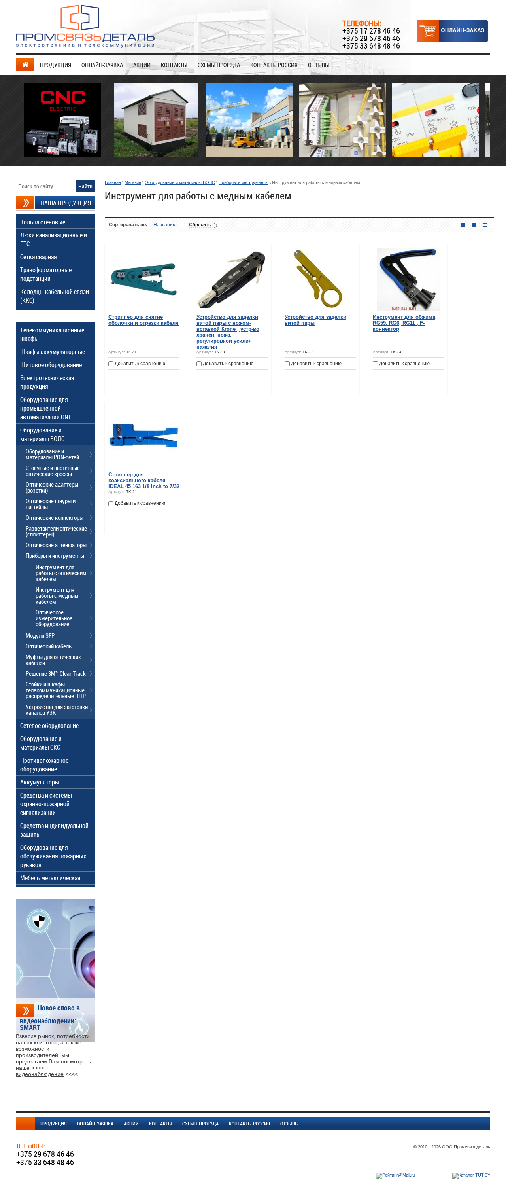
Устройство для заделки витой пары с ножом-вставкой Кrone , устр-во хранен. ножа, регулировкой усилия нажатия (227, 332)
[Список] (463, 225)
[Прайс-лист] (485, 225)
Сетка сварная (38, 256)
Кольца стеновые (42, 222)
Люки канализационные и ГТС (53, 239)
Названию (164, 224)
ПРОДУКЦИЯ (55, 65)
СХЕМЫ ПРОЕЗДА (219, 65)
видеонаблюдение (40, 1074)
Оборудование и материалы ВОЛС (180, 182)
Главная (113, 182)
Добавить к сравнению (139, 363)
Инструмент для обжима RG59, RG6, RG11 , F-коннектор (404, 323)
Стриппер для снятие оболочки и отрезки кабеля (143, 320)
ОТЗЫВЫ (318, 65)
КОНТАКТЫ (174, 65)
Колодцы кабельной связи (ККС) (54, 296)
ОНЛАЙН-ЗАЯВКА (102, 65)
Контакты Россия (274, 65)
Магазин (133, 182)
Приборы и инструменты (243, 182)
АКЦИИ (142, 65)
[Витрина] (474, 225)
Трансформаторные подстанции (46, 274)
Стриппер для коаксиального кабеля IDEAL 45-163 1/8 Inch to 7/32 (143, 480)
